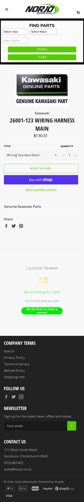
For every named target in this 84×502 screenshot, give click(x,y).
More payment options (41, 189)
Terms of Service (16, 364)
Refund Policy (14, 370)
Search (9, 351)
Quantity (67, 146)
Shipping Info (14, 377)
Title (7, 146)
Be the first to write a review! (42, 310)
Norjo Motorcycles (26, 482)
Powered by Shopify (51, 482)
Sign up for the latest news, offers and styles (37, 416)
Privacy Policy (14, 357)
